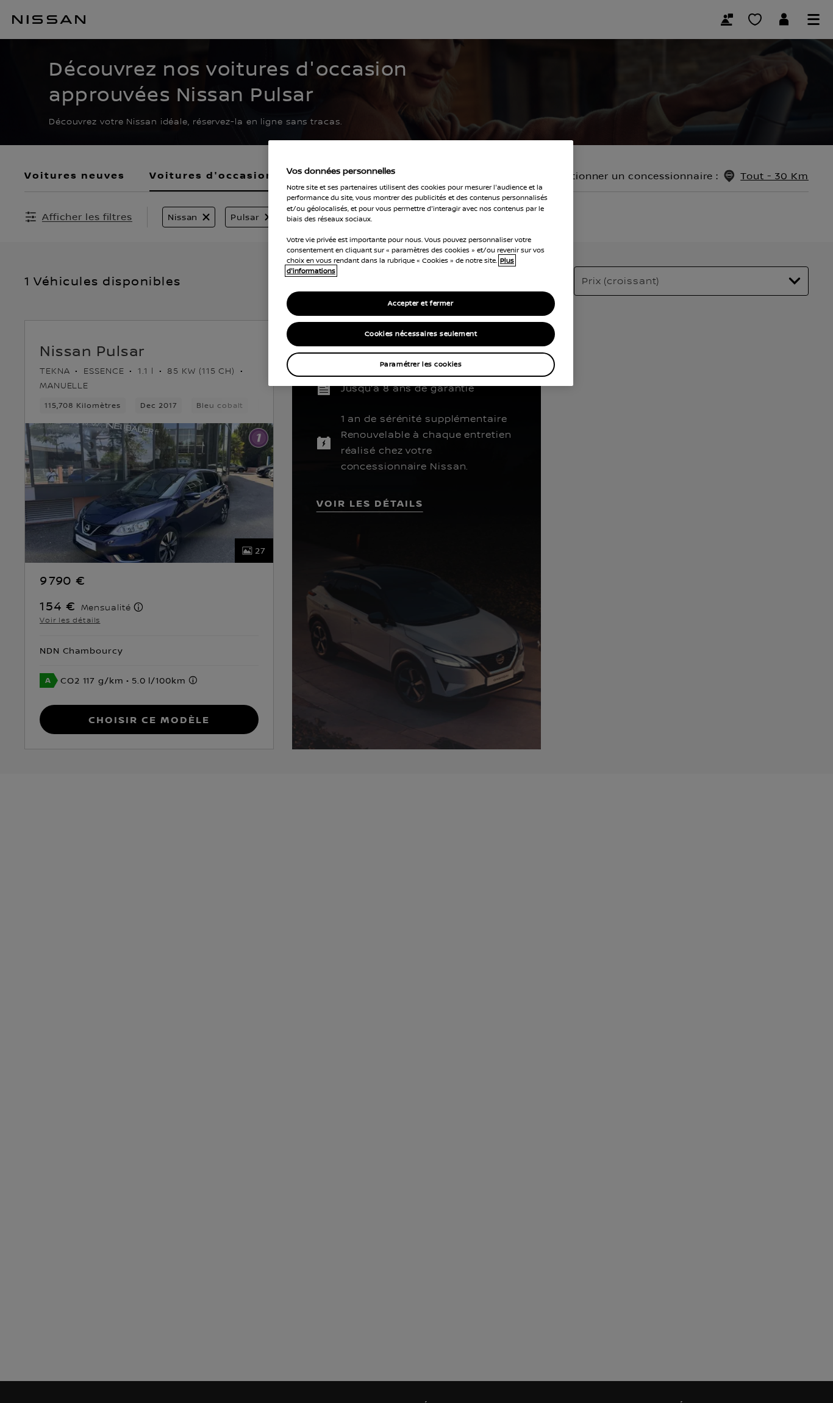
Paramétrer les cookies (421, 364)
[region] (420, 263)
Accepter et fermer (420, 303)
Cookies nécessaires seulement (421, 334)
